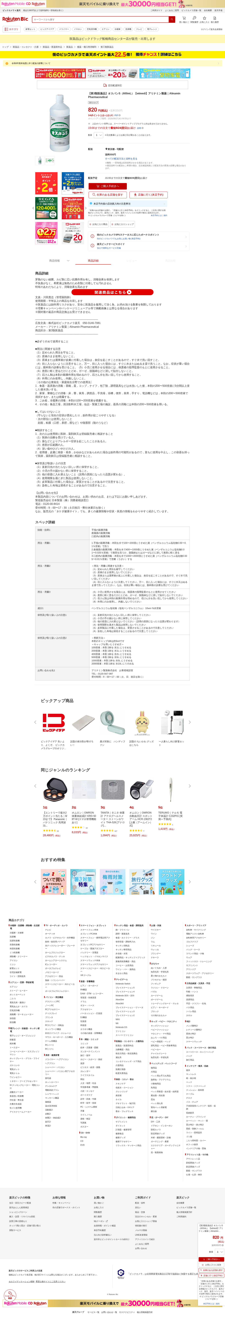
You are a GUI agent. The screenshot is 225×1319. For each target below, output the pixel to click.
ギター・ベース (87, 1005)
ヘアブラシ (50, 1063)
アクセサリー (86, 1009)
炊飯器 (13, 1039)
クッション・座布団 (195, 1090)
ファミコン (121, 1031)
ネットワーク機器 (53, 1029)
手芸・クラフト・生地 (196, 1003)
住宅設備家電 (16, 972)
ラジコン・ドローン (160, 988)
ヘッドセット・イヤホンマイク (94, 956)
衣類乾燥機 (15, 944)
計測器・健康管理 (123, 1130)
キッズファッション (160, 1026)
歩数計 (48, 1114)
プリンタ (49, 1017)
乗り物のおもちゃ (159, 976)
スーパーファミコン (124, 1035)
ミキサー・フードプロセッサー (23, 1081)
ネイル (119, 1099)
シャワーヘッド (52, 1094)
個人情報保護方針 (184, 1212)
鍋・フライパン (122, 930)
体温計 (48, 1126)
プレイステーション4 (125, 991)
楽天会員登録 (216, 29)
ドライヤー (64, 29)
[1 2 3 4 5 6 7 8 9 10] (98, 135)
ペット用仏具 (157, 1103)
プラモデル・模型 (159, 980)
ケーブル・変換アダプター (92, 948)
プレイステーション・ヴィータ (129, 1007)
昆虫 (153, 1099)
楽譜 (82, 1063)
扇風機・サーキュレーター (21, 1014)
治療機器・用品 (122, 1049)
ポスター (84, 1127)
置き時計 (190, 1037)
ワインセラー (16, 1077)
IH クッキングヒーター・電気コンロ (25, 1086)
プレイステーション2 (125, 1015)
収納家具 (190, 1113)
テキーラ (155, 957)
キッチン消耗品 (122, 945)
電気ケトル (15, 1073)
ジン (153, 938)
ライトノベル (86, 1115)
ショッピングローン (18, 1212)
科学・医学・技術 (88, 1103)
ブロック (155, 1011)
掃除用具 (190, 995)
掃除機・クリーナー (19, 956)
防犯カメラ (156, 1130)
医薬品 (69, 47)
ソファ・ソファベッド (196, 1086)
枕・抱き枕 (191, 1078)
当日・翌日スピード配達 (20, 1203)
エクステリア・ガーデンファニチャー (166, 1147)
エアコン (106, 29)
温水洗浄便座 (51, 1106)
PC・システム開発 (88, 1107)
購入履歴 (98, 1216)
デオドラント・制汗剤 (125, 1103)
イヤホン (78, 29)
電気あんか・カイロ (19, 1006)
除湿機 (13, 1022)
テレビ (139, 29)
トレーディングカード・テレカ (165, 1003)
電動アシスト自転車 (195, 934)
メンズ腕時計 (192, 1026)
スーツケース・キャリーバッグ (200, 1052)
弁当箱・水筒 (121, 953)
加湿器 (13, 1018)
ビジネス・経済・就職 (90, 1067)
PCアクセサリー (52, 1009)
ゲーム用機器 (51, 1041)
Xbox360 (120, 1003)
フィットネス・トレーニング (199, 961)
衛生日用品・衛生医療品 (126, 1053)
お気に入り (99, 1207)
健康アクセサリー (123, 1141)
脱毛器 (48, 1078)
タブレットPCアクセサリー (92, 944)
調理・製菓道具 (122, 934)
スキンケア (121, 1084)
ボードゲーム (157, 999)
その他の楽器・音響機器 (91, 1033)
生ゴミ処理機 (16, 1108)
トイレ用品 (191, 1011)
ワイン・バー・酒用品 (125, 969)
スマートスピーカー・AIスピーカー (60, 985)
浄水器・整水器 (17, 1100)
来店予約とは (156, 215)
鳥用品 (154, 1087)
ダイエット (121, 1126)
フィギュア (156, 984)
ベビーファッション (160, 1030)
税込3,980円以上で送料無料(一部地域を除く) (43, 10)
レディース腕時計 (194, 1030)
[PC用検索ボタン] (172, 19)
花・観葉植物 (157, 1152)
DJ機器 (83, 1017)
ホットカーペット (18, 994)
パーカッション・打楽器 (91, 1013)
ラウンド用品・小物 (195, 953)
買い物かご (99, 1203)
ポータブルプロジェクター (57, 991)
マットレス (191, 1074)
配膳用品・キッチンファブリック (130, 957)
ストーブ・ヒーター (19, 990)
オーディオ (50, 934)
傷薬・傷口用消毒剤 (86, 47)
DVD (82, 1145)
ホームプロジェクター (55, 952)
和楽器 (83, 1025)
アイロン (14, 960)
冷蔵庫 (117, 29)
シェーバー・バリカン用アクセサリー (60, 1072)
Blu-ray (83, 1137)
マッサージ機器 (52, 1098)
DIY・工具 (155, 1122)
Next (193, 73)
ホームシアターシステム (56, 960)
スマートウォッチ (194, 1041)
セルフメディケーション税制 (21, 1281)
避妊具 (119, 1057)
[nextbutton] (189, 722)
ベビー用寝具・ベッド (161, 1041)
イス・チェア (192, 1102)
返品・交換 (140, 1212)
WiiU (118, 1019)
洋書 (82, 1111)
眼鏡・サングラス (194, 977)
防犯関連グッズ (193, 1163)
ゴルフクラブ (192, 942)
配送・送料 (140, 1203)
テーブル (190, 1094)
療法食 (154, 1111)
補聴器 (48, 1102)
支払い (138, 1207)
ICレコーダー (51, 964)
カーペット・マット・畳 (197, 1121)
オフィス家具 (192, 1144)
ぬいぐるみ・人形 (159, 968)
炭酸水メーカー (17, 1092)
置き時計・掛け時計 (195, 1125)
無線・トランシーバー (55, 980)
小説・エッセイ (87, 1091)
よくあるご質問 (172, 10)
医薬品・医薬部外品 (52, 47)
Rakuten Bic (15, 19)
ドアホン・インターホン (162, 1126)
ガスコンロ (15, 1065)
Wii (117, 1023)
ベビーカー (156, 1049)
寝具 (188, 1070)
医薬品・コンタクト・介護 (26, 47)
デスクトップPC (52, 1001)
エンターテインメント (90, 1051)
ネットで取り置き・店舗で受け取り (25, 1226)
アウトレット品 (193, 1159)
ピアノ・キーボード (89, 986)
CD (81, 1141)
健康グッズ (121, 1137)
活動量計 (49, 1110)
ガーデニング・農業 (160, 1141)
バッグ (189, 1056)
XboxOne (120, 999)
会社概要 (208, 10)
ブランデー (156, 953)
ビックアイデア (47, 29)
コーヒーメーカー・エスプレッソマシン (24, 1053)
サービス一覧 (93, 1312)
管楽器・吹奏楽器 (88, 997)
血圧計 (48, 1122)
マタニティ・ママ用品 (161, 1034)
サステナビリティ (127, 1312)
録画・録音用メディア (55, 942)
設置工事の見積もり (18, 1221)
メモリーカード (52, 972)
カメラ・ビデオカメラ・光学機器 (60, 938)
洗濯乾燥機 (15, 941)
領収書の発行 (141, 1226)
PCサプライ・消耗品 (54, 1025)
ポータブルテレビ (53, 968)
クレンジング (121, 1091)
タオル (189, 1015)
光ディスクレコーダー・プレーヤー (60, 947)
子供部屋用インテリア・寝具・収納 (201, 1107)
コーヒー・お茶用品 (124, 965)
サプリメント (121, 1122)
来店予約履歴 (100, 1230)
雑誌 (82, 1079)
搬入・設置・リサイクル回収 (22, 1216)
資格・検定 (85, 1119)
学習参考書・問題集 (89, 1087)
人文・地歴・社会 (88, 1083)
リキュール (156, 945)
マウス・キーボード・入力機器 (59, 1037)
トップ (5, 47)
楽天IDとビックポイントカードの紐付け (111, 1239)
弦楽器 (83, 1021)
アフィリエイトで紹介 (145, 1239)
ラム (153, 942)
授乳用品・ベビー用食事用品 (164, 1045)
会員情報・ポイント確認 (105, 1226)
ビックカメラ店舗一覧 (191, 10)
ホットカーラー (52, 1082)
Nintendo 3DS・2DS (125, 995)
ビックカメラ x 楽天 (12, 10)
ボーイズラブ (86, 1095)
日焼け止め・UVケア (125, 1107)
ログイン (205, 29)
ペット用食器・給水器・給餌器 (165, 1091)
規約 (165, 215)
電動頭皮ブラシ (52, 1090)
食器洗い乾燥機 (17, 1096)
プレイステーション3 (125, 1011)
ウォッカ (155, 949)
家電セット (30, 29)
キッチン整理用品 (123, 949)
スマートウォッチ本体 (90, 960)
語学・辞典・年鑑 (88, 1099)
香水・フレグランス (124, 1111)
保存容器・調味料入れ (125, 942)
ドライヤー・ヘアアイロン (57, 1059)
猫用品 (154, 1068)
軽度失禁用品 (121, 1073)
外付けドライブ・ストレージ (58, 1033)
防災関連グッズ (158, 1133)
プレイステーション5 (125, 988)
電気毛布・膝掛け (18, 1002)
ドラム (83, 1001)
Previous (31, 73)
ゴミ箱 (189, 1136)
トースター (15, 1047)
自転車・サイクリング (196, 930)
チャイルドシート (159, 1053)
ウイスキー (156, 930)
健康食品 (120, 1133)
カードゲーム (157, 995)
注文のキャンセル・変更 (146, 1216)
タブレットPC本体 (88, 934)
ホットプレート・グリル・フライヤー (24, 1060)
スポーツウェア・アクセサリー (200, 973)
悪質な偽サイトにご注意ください (50, 1281)
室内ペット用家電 (159, 1107)
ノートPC (49, 1005)
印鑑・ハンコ (192, 991)
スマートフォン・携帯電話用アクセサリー (95, 939)
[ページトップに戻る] (220, 913)
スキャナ (49, 1021)
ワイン (154, 934)
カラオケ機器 (86, 1029)
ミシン (13, 964)
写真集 (83, 1123)
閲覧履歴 (98, 1212)
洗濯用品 (190, 999)
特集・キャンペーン (61, 1203)
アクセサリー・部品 (54, 976)
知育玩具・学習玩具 (160, 972)
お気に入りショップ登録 (146, 1221)
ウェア (189, 957)
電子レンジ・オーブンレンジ (22, 1036)
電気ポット (15, 1069)
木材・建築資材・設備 (161, 1137)
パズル (154, 991)
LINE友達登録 (141, 1235)
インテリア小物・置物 (196, 1148)
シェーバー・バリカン (55, 1067)
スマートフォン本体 (89, 930)
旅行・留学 (85, 1055)
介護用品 (120, 1065)
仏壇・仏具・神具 (194, 1175)
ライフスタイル (87, 1075)
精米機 (13, 1043)
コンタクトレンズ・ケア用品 (128, 1061)
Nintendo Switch (123, 984)
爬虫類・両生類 (158, 1095)
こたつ (13, 998)
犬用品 (154, 1072)
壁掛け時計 (191, 1034)
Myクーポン (99, 1221)
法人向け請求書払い (103, 1235)
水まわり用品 (121, 973)
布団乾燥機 (15, 948)
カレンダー (85, 1071)
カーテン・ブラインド (196, 1117)
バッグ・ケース (193, 949)
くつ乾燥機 (15, 952)
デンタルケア (51, 1086)
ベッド (189, 1082)
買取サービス (15, 1230)
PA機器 (83, 990)
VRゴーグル (85, 975)
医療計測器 (121, 1069)
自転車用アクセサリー (196, 938)
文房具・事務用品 (194, 988)
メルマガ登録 (141, 1230)
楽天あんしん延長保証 (19, 1207)
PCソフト (49, 1049)
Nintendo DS (121, 1027)
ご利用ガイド (156, 10)
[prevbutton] (35, 722)
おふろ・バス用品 (159, 1037)
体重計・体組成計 (53, 1118)
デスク (189, 1098)
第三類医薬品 (107, 47)
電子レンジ (152, 29)
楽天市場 (218, 10)
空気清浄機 (92, 29)
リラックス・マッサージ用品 (128, 1145)
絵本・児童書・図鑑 (89, 1047)
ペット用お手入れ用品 (161, 1076)
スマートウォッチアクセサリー (94, 964)
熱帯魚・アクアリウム (161, 1080)
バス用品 (190, 1007)
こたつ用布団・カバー (196, 1140)
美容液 (119, 1095)
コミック (84, 1043)
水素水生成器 (16, 1104)
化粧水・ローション (124, 1087)
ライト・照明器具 (18, 976)
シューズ (190, 945)
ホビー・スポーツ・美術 (91, 1059)
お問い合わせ (141, 1248)
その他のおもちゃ (159, 1015)
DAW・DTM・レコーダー (91, 993)
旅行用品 (190, 1060)
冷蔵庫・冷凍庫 (17, 933)
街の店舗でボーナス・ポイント (66, 1207)
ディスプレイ (51, 1013)
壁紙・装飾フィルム (195, 1129)
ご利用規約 (181, 1216)
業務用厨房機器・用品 (125, 961)
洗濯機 (128, 29)
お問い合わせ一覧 (109, 1312)
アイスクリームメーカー (20, 1112)
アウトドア (191, 969)
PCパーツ (49, 1045)
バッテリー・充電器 (89, 952)
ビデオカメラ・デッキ (55, 956)
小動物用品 (156, 1084)
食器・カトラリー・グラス (127, 938)
